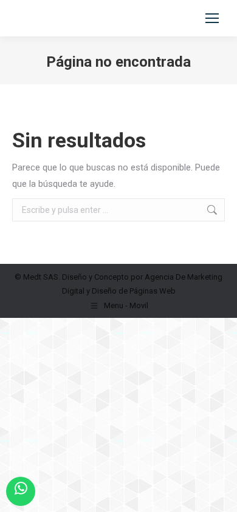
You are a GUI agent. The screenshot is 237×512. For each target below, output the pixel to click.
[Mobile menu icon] (212, 18)
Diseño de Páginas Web (134, 290)
